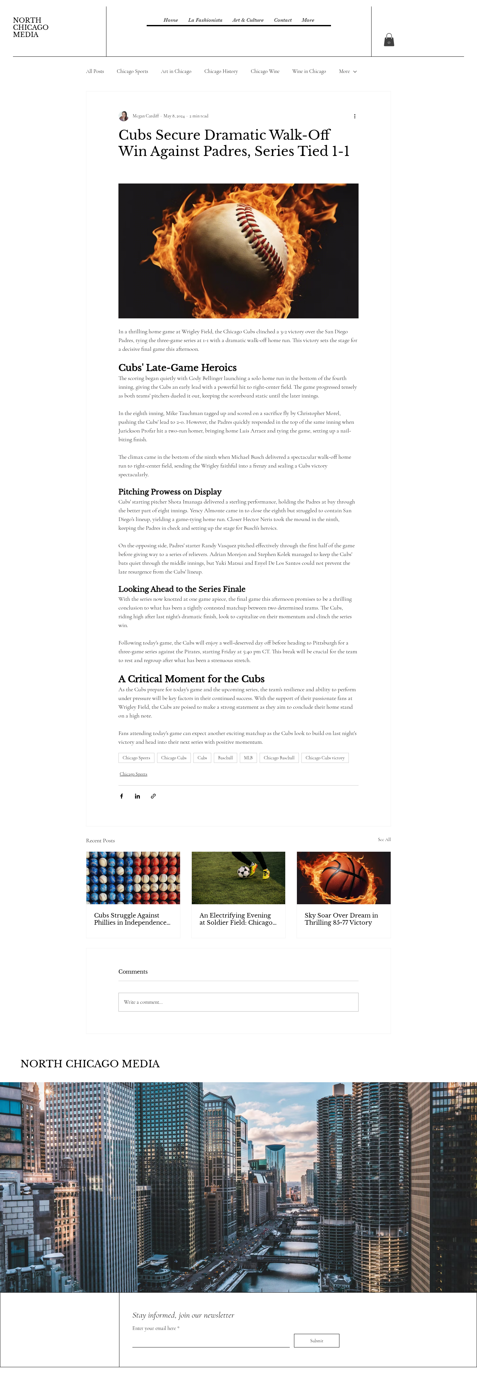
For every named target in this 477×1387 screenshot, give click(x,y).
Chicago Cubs (174, 758)
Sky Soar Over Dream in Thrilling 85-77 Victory (341, 919)
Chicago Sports (132, 71)
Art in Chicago (176, 71)
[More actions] (355, 116)
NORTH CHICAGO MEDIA (31, 28)
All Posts (95, 71)
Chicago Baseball (279, 758)
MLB (248, 758)
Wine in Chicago (309, 71)
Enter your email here (154, 1328)
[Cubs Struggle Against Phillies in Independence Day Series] (133, 878)
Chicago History (221, 71)
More (344, 71)
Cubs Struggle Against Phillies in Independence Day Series (130, 919)
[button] (389, 39)
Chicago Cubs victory (325, 758)
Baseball (225, 758)
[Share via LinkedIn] (137, 796)
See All (384, 839)
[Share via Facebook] (121, 796)
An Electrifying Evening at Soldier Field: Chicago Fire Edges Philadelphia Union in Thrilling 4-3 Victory (236, 919)
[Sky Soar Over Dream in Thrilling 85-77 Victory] (344, 878)
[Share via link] (153, 796)
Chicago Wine (265, 71)
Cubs (202, 758)
